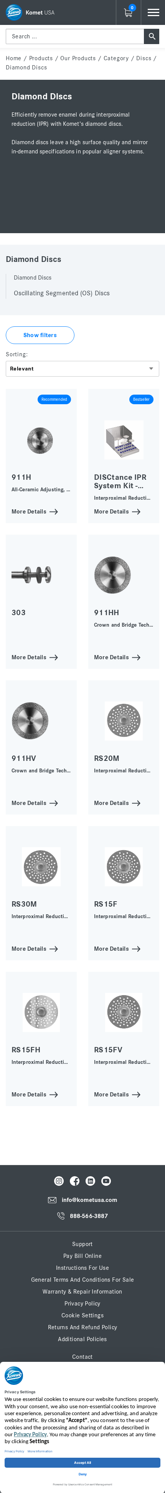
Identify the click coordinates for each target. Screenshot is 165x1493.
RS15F (105, 904)
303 (19, 613)
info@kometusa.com (89, 1200)
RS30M (24, 904)
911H (21, 477)
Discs (143, 58)
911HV (24, 758)
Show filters (40, 335)
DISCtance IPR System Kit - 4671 (120, 485)
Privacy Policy (82, 1303)
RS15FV (108, 1050)
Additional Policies (82, 1339)
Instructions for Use (82, 1268)
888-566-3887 (89, 1216)
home (13, 58)
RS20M (107, 758)
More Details (29, 511)
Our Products (78, 58)
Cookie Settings (82, 1315)
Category (116, 58)
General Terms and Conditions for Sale (82, 1280)
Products (41, 58)
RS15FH (26, 1050)
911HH (106, 613)
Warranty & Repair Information (82, 1292)
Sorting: (17, 354)
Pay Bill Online (82, 1256)
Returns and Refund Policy (82, 1327)
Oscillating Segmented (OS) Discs (62, 293)
